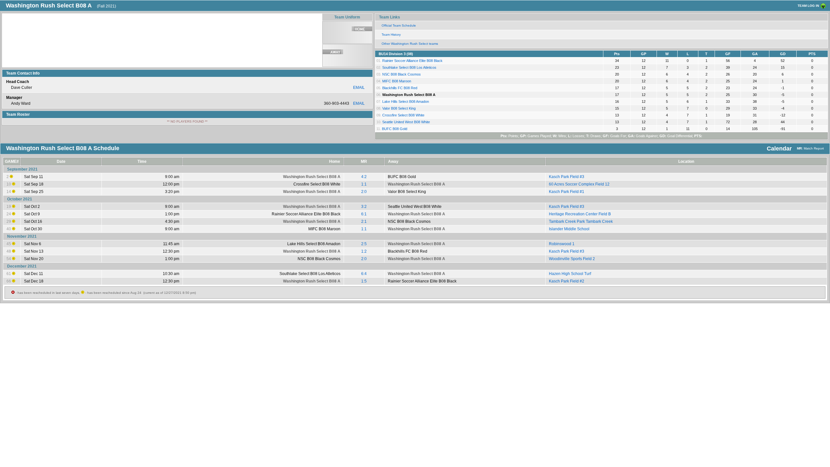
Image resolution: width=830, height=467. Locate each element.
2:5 (364, 244)
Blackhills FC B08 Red (399, 88)
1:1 (364, 184)
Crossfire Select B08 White (403, 115)
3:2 (364, 206)
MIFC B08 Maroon (396, 81)
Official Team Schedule (399, 25)
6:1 (364, 214)
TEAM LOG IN (808, 5)
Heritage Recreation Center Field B (580, 214)
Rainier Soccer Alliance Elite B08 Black (412, 61)
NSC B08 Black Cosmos (401, 74)
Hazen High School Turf (570, 273)
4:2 (364, 176)
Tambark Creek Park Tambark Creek (581, 221)
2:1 (364, 221)
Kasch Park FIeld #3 (566, 176)
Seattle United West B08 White (406, 122)
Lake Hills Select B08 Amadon (405, 101)
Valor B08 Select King (399, 108)
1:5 (364, 281)
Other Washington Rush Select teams (410, 43)
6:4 (364, 273)
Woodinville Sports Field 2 (572, 259)
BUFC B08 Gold (394, 129)
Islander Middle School (569, 229)
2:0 (364, 191)
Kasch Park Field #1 (566, 191)
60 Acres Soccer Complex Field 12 (579, 184)
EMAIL (359, 87)
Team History (391, 34)
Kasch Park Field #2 (566, 281)
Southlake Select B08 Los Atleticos (409, 67)
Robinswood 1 (562, 244)
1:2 (364, 251)
